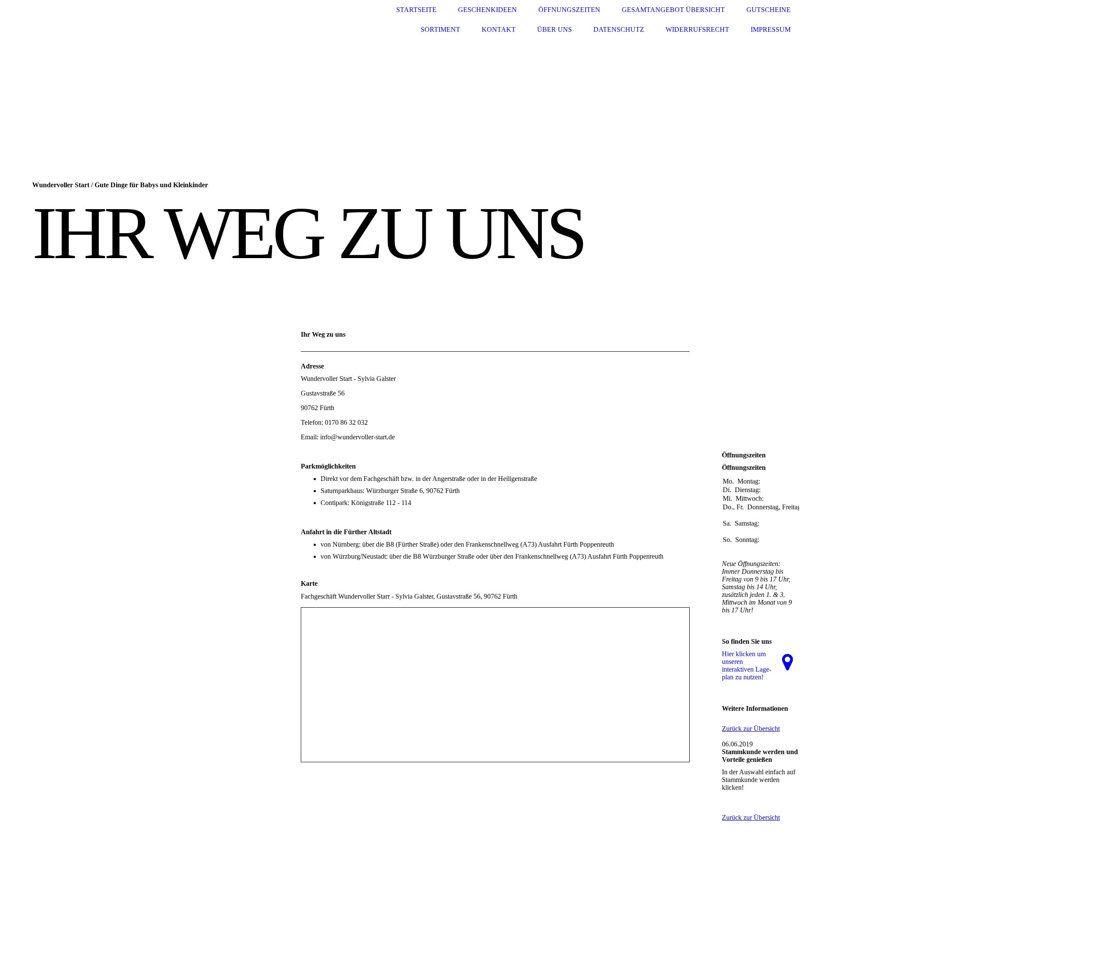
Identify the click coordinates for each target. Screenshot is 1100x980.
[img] (333, 20)
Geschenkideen (487, 9)
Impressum (771, 29)
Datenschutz (618, 29)
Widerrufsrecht (697, 29)
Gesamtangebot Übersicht (673, 9)
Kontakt (499, 29)
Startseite (416, 9)
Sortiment (440, 29)
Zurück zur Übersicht (751, 728)
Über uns (554, 29)
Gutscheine (768, 9)
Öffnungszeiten (569, 9)
